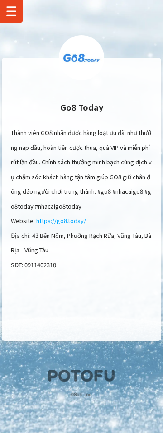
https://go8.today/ (61, 220)
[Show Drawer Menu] (11, 11)
